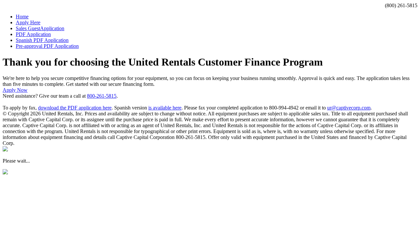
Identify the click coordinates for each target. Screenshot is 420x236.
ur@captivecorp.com (348, 107)
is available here (164, 107)
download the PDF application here (75, 107)
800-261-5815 (101, 96)
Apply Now (15, 90)
